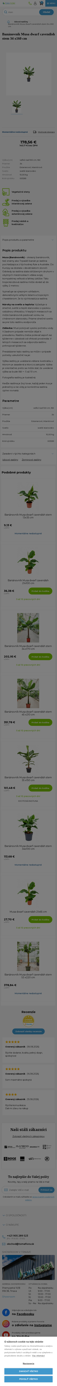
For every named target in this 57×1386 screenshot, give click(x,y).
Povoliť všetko (28, 1379)
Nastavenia (28, 1363)
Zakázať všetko (28, 1371)
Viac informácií (38, 1356)
